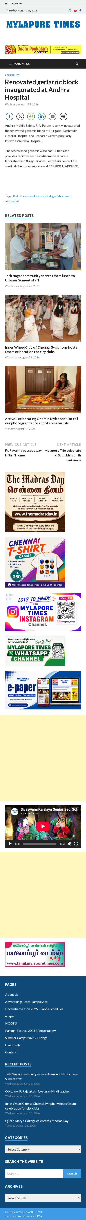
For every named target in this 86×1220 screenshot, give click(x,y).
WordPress (24, 1216)
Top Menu (15, 3)
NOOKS (11, 1023)
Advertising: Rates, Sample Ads (26, 1002)
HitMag (38, 1216)
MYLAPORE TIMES (33, 1212)
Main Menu (22, 64)
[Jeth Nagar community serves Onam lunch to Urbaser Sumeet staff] (43, 271)
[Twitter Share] (20, 116)
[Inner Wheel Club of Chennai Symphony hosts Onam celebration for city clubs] (43, 343)
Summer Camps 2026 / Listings (26, 1038)
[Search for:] (43, 1173)
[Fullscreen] (76, 844)
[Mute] (69, 844)
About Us (11, 994)
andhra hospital (40, 196)
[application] (43, 826)
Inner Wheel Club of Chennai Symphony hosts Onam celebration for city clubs (41, 349)
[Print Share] (63, 116)
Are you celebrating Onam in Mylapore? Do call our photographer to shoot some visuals (41, 421)
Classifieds (12, 1045)
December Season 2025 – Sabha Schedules (34, 1009)
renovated (12, 201)
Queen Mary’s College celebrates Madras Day (36, 1121)
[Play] (10, 844)
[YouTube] (75, 10)
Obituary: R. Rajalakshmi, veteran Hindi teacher (37, 1091)
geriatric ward (61, 196)
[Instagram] (70, 10)
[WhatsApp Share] (31, 116)
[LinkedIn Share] (42, 116)
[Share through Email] (52, 116)
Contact (10, 1052)
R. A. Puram (21, 196)
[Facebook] (80, 10)
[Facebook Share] (9, 116)
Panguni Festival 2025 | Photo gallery (30, 1030)
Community (12, 75)
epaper (10, 1016)
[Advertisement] (43, 758)
